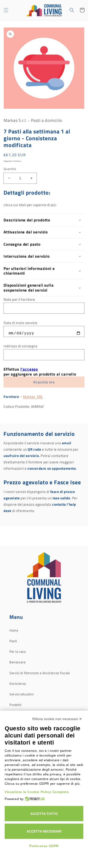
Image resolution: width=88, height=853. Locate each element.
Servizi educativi (21, 694)
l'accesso (29, 369)
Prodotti (15, 704)
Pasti (13, 640)
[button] (6, 10)
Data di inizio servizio (21, 322)
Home (13, 630)
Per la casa (17, 651)
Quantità (10, 169)
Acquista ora (44, 382)
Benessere (17, 662)
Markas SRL (33, 396)
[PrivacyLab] (34, 799)
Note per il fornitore (19, 299)
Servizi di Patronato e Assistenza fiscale (39, 672)
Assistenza (17, 683)
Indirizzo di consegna (21, 346)
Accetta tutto (44, 814)
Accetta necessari (44, 831)
